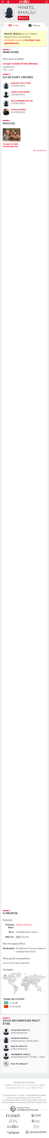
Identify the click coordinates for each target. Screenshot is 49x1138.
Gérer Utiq (42, 1100)
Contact (10, 1098)
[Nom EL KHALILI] (6, 1063)
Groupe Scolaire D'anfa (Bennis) (20, 63)
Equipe (21, 1095)
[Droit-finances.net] (36, 1121)
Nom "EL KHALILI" (19, 1064)
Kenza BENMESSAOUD (22, 101)
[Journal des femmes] (12, 1115)
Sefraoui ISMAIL (18, 109)
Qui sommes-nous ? (10, 1095)
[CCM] (36, 1115)
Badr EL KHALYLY (19, 1046)
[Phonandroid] (36, 1132)
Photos (36, 25)
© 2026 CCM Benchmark (37, 1102)
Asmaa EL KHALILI (19, 1038)
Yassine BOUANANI (20, 92)
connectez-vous (12, 40)
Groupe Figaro (21, 1102)
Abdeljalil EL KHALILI (20, 1054)
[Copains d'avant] (12, 1126)
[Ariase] (12, 1132)
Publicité (43, 1095)
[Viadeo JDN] (36, 1126)
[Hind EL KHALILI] (9, 12)
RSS (28, 1098)
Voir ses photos (39, 150)
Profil (15, 25)
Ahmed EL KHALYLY (20, 1030)
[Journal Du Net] (12, 1121)
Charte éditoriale (32, 1095)
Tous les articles (20, 1098)
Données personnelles (11, 1100)
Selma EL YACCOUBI (20, 83)
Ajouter (24, 18)
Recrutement (37, 1098)
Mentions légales (8, 1102)
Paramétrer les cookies (29, 1100)
